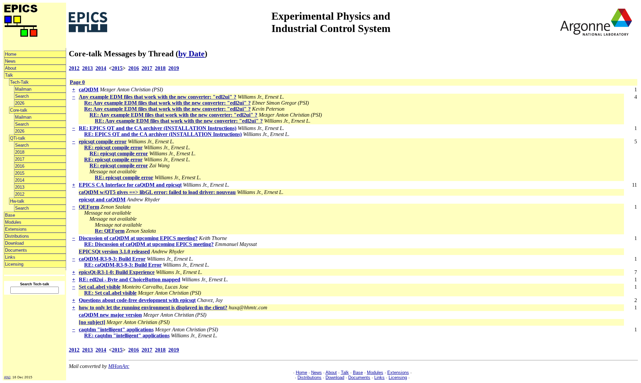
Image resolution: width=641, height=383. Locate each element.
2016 (19, 166)
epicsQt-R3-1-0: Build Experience (117, 272)
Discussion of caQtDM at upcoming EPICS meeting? (138, 238)
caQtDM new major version (110, 315)
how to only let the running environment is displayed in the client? (153, 307)
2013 (19, 187)
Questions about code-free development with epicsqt (137, 300)
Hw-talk (17, 201)
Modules (13, 222)
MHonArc (118, 366)
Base (10, 215)
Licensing (14, 264)
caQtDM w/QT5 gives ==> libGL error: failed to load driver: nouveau (157, 192)
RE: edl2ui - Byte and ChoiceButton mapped (129, 279)
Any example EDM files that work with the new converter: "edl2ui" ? (157, 97)
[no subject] (92, 322)
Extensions (16, 229)
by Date (191, 53)
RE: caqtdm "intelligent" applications (127, 335)
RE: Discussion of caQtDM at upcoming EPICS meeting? (149, 244)
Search (22, 96)
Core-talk (18, 110)
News (10, 61)
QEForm (89, 207)
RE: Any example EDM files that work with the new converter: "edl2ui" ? (173, 115)
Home (10, 54)
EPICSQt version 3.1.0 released (114, 251)
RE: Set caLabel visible (110, 293)
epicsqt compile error (103, 141)
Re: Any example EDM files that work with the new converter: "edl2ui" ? (167, 103)
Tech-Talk (19, 82)
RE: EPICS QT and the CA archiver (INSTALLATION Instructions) (157, 128)
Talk (9, 75)
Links (10, 257)
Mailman (23, 89)
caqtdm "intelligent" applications (116, 329)
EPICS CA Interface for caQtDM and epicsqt (130, 185)
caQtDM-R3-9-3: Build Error (112, 259)
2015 (19, 173)
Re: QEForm (110, 231)
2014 (19, 180)
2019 (173, 68)
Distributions (17, 236)
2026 (19, 103)
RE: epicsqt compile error (113, 147)
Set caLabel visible (100, 287)
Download (14, 243)
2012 (19, 194)
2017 (19, 159)
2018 (19, 152)
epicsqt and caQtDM (102, 199)
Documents (16, 250)
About (10, 68)
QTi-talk (17, 138)
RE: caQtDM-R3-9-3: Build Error (123, 265)
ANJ (7, 377)
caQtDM (88, 89)
